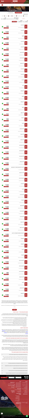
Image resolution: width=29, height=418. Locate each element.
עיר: (27, 20)
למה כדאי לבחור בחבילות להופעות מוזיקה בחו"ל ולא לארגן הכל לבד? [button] (17, 370)
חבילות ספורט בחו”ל (10, 12)
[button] (27, 416)
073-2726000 (8, 416)
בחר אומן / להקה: (16, 17)
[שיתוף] (2, 413)
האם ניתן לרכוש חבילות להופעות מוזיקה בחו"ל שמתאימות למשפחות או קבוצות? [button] (16, 373)
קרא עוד (14, 306)
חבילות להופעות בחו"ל (18, 12)
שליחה (4, 377)
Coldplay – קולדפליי (24, 317)
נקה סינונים (14, 21)
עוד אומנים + (23, 18)
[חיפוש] (2, 5)
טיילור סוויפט (25, 319)
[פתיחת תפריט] (27, 1)
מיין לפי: (21, 20)
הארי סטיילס (25, 321)
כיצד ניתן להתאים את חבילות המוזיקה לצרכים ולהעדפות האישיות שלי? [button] (17, 363)
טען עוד (14, 309)
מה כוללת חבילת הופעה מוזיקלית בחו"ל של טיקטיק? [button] (20, 368)
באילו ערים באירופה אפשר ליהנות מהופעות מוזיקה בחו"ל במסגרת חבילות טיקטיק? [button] (16, 365)
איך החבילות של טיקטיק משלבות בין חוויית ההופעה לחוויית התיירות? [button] (18, 354)
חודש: (5, 17)
